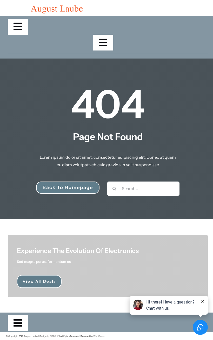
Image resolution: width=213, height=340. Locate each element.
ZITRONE (54, 336)
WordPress (98, 336)
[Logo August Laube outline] (57, 7)
